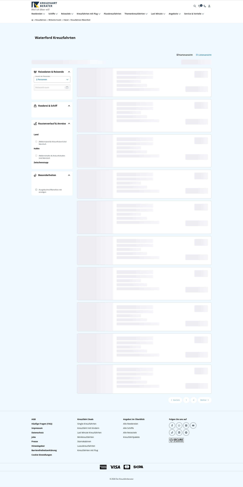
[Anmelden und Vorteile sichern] (209, 6)
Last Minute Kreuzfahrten (89, 432)
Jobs (34, 437)
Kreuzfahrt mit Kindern (88, 428)
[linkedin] (179, 432)
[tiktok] (172, 432)
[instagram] (186, 425)
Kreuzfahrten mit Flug (87, 450)
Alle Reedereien (130, 423)
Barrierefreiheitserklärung (44, 450)
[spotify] (186, 432)
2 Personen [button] (42, 78)
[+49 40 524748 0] (204, 6)
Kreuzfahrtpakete (131, 437)
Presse (35, 441)
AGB (34, 419)
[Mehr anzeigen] (44, 14)
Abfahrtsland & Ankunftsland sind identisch (52, 143)
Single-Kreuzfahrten (86, 423)
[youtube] (193, 425)
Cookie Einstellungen (42, 454)
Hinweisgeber (38, 446)
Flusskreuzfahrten (112, 13)
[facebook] (172, 425)
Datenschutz (38, 432)
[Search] (195, 6)
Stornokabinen (84, 441)
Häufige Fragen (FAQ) (42, 423)
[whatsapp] (179, 425)
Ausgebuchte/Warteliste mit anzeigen (50, 191)
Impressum (37, 428)
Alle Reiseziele (130, 432)
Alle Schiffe (128, 428)
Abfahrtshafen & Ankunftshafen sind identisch (52, 157)
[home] (32, 20)
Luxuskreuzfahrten (86, 446)
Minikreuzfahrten (85, 437)
